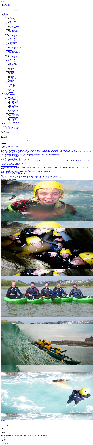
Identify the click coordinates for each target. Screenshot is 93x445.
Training (5, 429)
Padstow (8, 29)
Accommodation (13, 19)
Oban (7, 60)
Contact (5, 124)
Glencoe (8, 55)
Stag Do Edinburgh (13, 114)
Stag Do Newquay (13, 110)
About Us (11, 18)
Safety (4, 427)
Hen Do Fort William (14, 101)
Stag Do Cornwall (10, 109)
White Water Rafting (5, 167)
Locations (5, 15)
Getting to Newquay (14, 26)
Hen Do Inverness (13, 103)
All (5, 133)
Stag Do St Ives (12, 111)
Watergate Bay (9, 44)
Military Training (10, 71)
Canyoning (3, 150)
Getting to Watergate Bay (15, 47)
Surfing (2, 164)
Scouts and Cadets (10, 85)
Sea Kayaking (4, 159)
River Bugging (4, 158)
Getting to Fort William (14, 52)
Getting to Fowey (13, 36)
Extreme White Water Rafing (7, 173)
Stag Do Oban (12, 119)
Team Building (4, 177)
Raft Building (4, 156)
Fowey (8, 34)
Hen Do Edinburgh (13, 100)
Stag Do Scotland (10, 113)
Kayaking (3, 155)
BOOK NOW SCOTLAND (13, 128)
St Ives (8, 39)
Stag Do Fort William (14, 115)
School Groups (9, 67)
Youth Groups (9, 89)
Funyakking (3, 152)
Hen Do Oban (12, 105)
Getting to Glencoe (13, 57)
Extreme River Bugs (5, 172)
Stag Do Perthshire (13, 121)
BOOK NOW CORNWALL (13, 127)
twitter (4, 441)
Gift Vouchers (6, 5)
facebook (5, 443)
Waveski (3, 166)
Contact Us (6, 425)
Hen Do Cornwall (10, 94)
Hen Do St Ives (12, 97)
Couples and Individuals (12, 79)
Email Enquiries (7, 4)
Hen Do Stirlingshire (14, 107)
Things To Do (12, 21)
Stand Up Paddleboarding (6, 160)
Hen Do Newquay (13, 96)
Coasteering (3, 151)
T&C (4, 428)
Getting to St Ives (13, 42)
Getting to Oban (13, 64)
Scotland (11, 69)
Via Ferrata (3, 179)
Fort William (9, 50)
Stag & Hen (6, 93)
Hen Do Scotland (10, 98)
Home (4, 13)
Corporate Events (10, 75)
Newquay (8, 23)
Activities (5, 14)
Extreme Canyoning (5, 170)
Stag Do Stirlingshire (14, 122)
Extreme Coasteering (5, 171)
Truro (10, 22)
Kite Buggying (4, 176)
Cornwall (8, 17)
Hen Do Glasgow (13, 102)
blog (4, 439)
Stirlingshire (16, 146)
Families (8, 82)
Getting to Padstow (13, 31)
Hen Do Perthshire (13, 106)
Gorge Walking (4, 154)
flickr (4, 440)
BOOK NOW (6, 126)
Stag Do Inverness (13, 118)
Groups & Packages (8, 65)
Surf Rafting (3, 163)
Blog (4, 123)
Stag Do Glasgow (13, 117)
